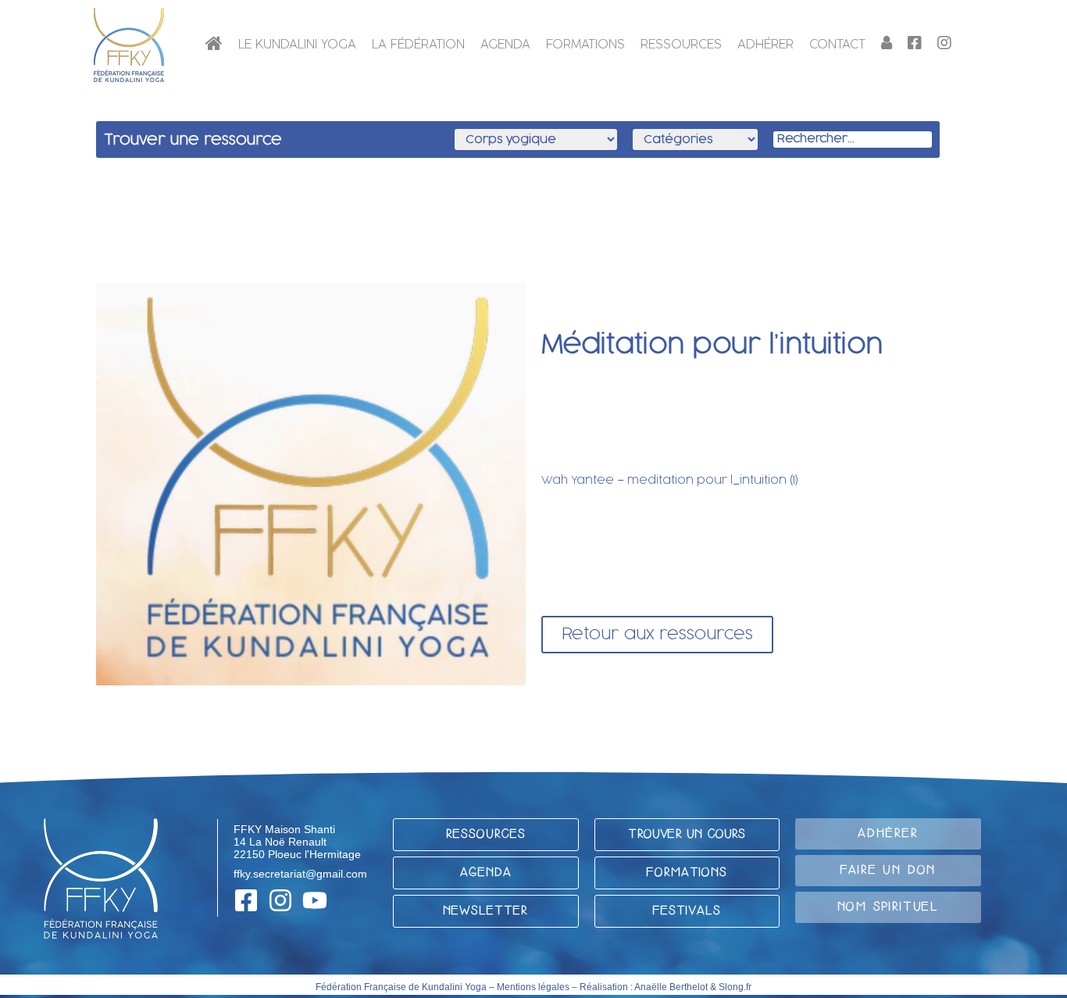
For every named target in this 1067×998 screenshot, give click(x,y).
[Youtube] (314, 900)
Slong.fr (735, 987)
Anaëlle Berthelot (671, 987)
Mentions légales (533, 987)
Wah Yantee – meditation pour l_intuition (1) (669, 480)
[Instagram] (280, 900)
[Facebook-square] (246, 900)
